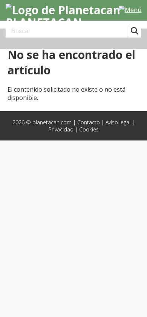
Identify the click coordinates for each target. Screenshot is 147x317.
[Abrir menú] (130, 10)
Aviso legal (118, 122)
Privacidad (61, 129)
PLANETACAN (44, 22)
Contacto (88, 122)
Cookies (89, 129)
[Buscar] (134, 31)
